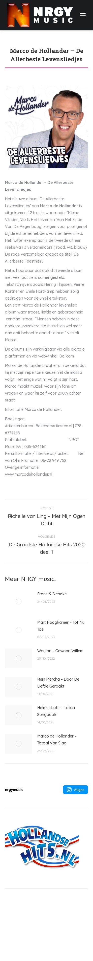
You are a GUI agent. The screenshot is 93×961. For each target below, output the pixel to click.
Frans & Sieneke (52, 593)
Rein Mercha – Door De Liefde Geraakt (58, 683)
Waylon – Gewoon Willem (60, 650)
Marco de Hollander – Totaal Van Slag (57, 739)
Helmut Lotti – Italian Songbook (56, 711)
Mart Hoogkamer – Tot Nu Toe (61, 626)
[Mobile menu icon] (83, 15)
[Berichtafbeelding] (18, 601)
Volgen (79, 790)
